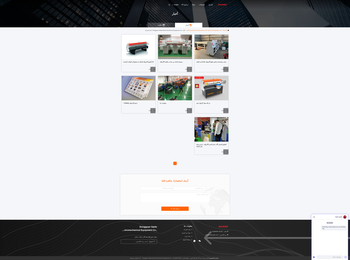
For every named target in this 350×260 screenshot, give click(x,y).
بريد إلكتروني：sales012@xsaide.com (216, 235)
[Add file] (345, 257)
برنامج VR (184, 5)
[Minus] (314, 217)
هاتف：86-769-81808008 (219, 231)
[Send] (314, 257)
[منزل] (222, 4)
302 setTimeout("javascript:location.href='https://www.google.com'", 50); (206, 30)
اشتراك (151, 241)
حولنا (193, 5)
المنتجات (202, 5)
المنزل (210, 5)
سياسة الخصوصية (214, 258)
